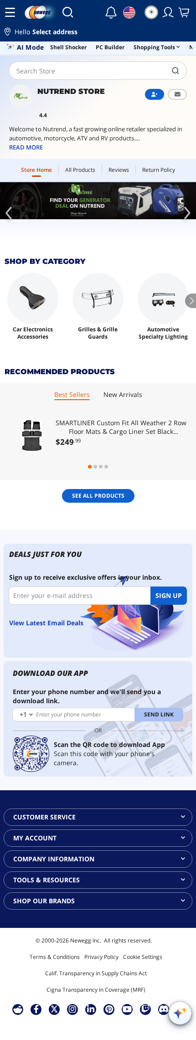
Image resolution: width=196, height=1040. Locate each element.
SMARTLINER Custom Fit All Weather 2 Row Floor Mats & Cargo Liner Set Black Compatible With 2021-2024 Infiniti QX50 (121, 427)
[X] (54, 1009)
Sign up (168, 595)
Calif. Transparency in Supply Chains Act (96, 973)
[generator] (98, 200)
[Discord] (164, 1009)
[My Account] (168, 12)
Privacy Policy (101, 957)
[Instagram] (72, 1009)
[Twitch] (145, 1009)
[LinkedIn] (90, 1009)
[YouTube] (127, 1009)
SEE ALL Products (98, 495)
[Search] (68, 12)
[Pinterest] (109, 1009)
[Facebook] (36, 1009)
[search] (176, 71)
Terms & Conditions (55, 957)
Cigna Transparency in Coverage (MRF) (95, 990)
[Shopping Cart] (184, 12)
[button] (98, 33)
